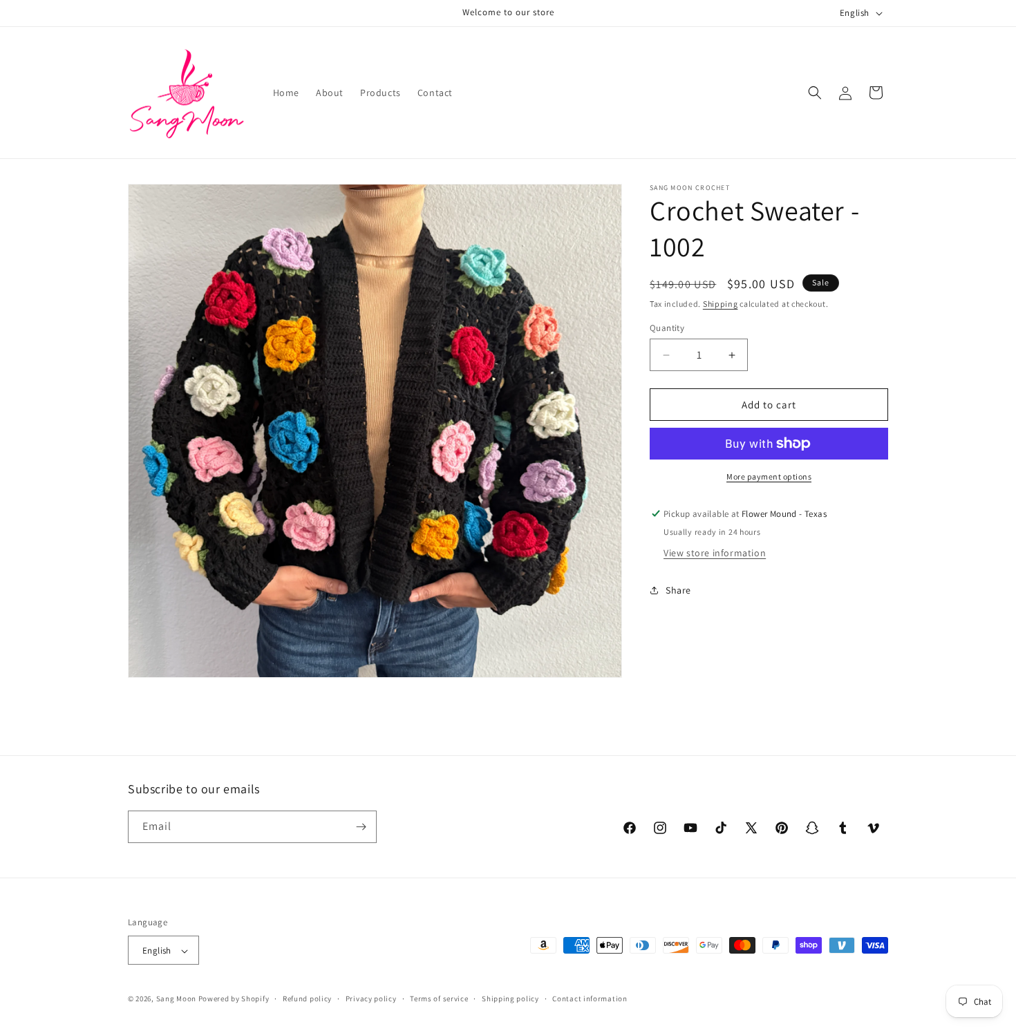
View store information (715, 553)
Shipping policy (510, 998)
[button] (815, 92)
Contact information (589, 998)
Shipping (720, 304)
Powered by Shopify (234, 999)
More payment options (768, 476)
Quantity (667, 328)
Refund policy (307, 998)
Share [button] (678, 590)
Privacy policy (371, 998)
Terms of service (439, 998)
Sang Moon (176, 999)
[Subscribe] (361, 827)
